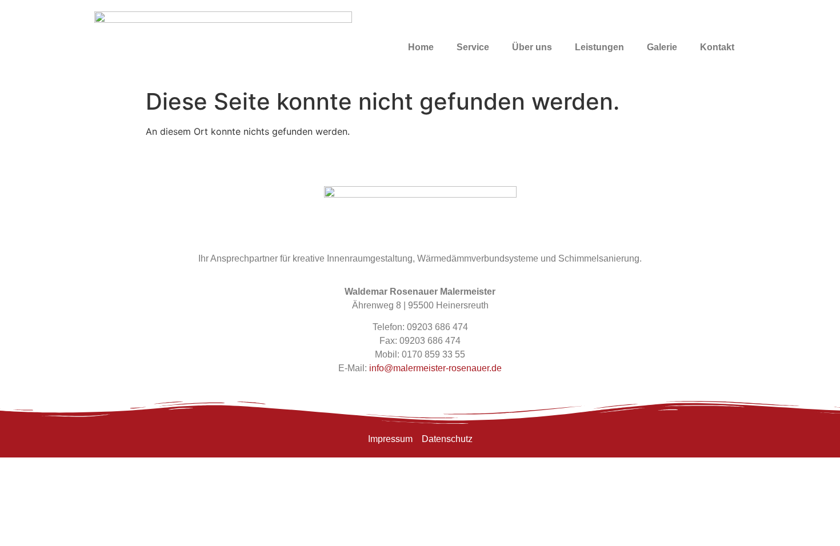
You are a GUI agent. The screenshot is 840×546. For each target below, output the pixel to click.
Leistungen (599, 47)
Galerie (662, 47)
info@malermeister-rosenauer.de (435, 368)
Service (473, 47)
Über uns (532, 47)
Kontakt (717, 47)
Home (421, 47)
